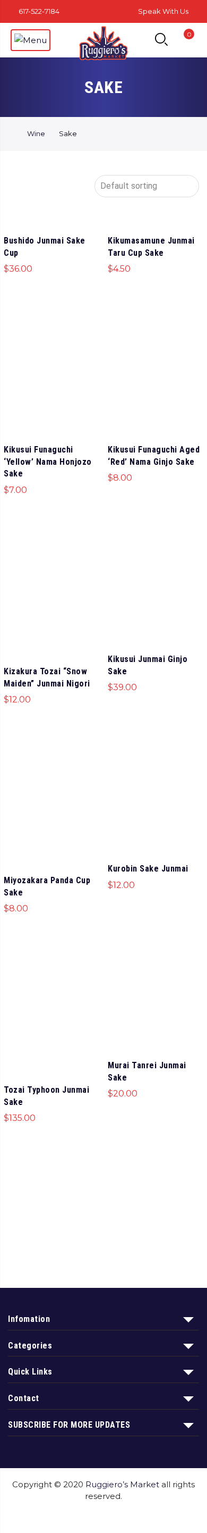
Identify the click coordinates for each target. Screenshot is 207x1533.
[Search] (161, 40)
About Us (89, 1516)
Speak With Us (163, 11)
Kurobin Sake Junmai (148, 869)
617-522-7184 (39, 11)
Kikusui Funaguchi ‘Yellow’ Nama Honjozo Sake (48, 462)
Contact (134, 1516)
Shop (48, 1516)
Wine (36, 133)
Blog (170, 1516)
